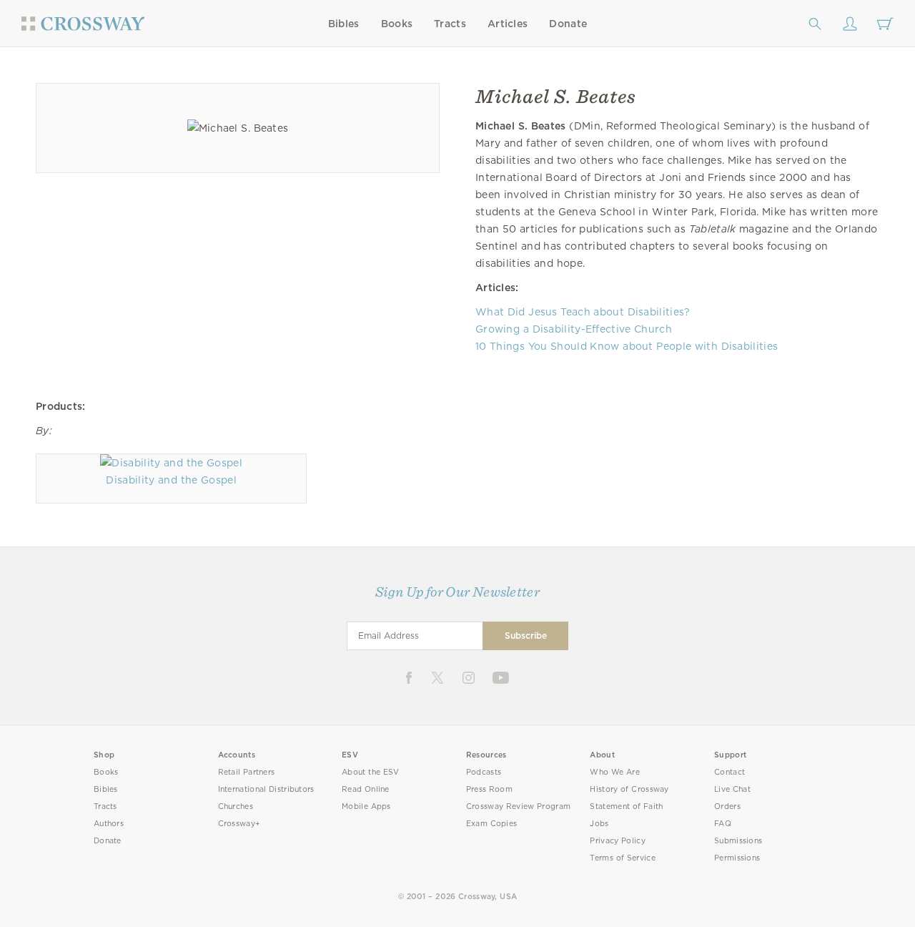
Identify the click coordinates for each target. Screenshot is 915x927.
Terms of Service (622, 858)
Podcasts (483, 772)
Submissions (738, 840)
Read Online (366, 789)
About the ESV (371, 772)
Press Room (489, 789)
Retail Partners (246, 772)
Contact (729, 772)
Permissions (737, 858)
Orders (727, 806)
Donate (568, 23)
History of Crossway (629, 789)
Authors (109, 823)
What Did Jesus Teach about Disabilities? (583, 312)
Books (397, 23)
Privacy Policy (618, 840)
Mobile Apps (366, 806)
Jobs (599, 823)
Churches (235, 806)
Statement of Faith (626, 806)
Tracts (450, 23)
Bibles (344, 23)
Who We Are (615, 772)
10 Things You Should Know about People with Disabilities (626, 346)
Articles (508, 23)
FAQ (722, 823)
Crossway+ (239, 823)
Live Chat (732, 789)
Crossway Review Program (518, 806)
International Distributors (266, 789)
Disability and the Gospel (171, 480)
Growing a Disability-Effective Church (573, 329)
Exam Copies (492, 823)
